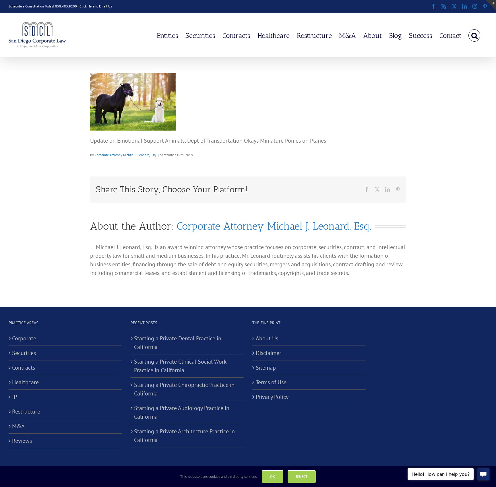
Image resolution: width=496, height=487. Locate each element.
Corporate (24, 338)
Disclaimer (268, 353)
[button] (474, 35)
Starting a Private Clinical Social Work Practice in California (180, 366)
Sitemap (266, 367)
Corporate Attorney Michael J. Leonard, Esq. (125, 155)
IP (14, 397)
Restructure (26, 411)
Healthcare (25, 382)
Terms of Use (271, 382)
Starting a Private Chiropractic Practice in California (184, 389)
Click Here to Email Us (96, 6)
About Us (267, 338)
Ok (272, 476)
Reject (301, 476)
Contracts (23, 367)
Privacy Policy (272, 397)
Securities (24, 353)
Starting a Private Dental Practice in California (177, 343)
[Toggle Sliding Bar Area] (491, 5)
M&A (18, 426)
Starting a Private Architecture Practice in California (184, 436)
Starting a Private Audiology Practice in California (181, 412)
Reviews (22, 441)
